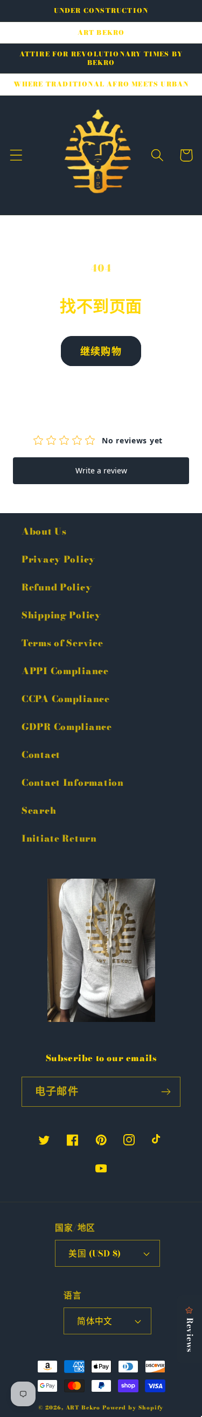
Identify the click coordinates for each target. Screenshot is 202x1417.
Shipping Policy (61, 615)
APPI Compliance (65, 671)
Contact (41, 755)
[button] (16, 155)
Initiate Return (59, 838)
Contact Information (73, 783)
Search (39, 810)
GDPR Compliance (67, 727)
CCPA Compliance (66, 699)
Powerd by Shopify (133, 1408)
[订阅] (165, 1092)
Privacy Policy (58, 559)
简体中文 (95, 1320)
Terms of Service (62, 643)
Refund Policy (57, 587)
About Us (44, 531)
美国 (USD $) (94, 1253)
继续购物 (101, 351)
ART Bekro (83, 1408)
